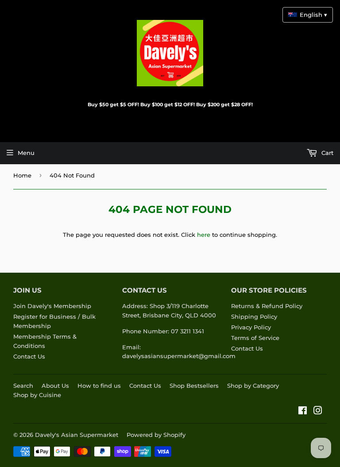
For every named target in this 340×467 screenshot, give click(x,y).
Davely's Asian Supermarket (76, 434)
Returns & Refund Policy (266, 305)
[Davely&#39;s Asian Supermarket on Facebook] (302, 411)
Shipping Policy (254, 316)
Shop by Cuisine (37, 394)
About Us (55, 385)
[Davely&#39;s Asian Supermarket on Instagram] (317, 411)
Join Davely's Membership (52, 305)
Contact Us (29, 356)
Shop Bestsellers (194, 385)
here (203, 234)
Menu (26, 152)
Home (22, 175)
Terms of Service (255, 337)
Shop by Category (253, 385)
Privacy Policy (251, 327)
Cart (326, 152)
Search (23, 385)
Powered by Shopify (156, 434)
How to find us (99, 385)
